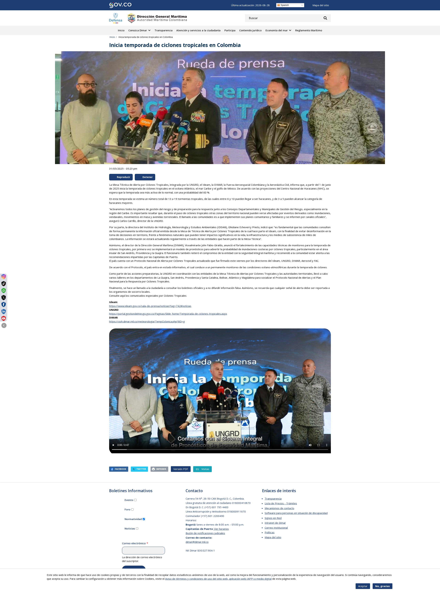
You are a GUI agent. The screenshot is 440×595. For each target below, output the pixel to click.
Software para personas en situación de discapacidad (296, 513)
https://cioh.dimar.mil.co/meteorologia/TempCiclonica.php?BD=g (147, 321)
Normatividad (133, 519)
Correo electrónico (134, 543)
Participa (229, 30)
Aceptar (362, 586)
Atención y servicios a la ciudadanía (198, 30)
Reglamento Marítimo (308, 30)
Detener (147, 177)
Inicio (121, 30)
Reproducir (123, 177)
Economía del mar (277, 30)
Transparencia (164, 30)
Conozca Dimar (137, 30)
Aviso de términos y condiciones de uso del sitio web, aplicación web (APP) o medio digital (218, 579)
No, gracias (382, 586)
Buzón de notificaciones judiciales (205, 533)
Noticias (130, 528)
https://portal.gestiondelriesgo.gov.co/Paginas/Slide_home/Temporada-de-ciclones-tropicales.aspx (168, 313)
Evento (129, 500)
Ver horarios (221, 529)
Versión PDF (180, 469)
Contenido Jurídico (250, 30)
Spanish (284, 5)
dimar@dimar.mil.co (197, 542)
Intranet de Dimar (275, 522)
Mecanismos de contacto (279, 508)
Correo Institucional (276, 527)
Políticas (269, 532)
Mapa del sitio (320, 5)
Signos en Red (273, 518)
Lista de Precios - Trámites (281, 503)
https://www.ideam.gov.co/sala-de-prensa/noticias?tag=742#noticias (150, 306)
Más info (302, 579)
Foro (127, 509)
